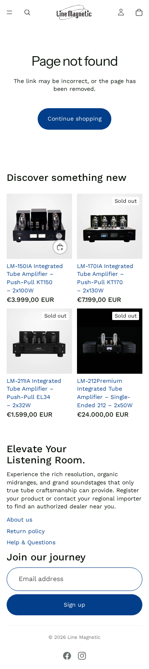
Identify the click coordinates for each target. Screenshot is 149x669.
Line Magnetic (84, 637)
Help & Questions (31, 542)
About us (19, 519)
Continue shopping (74, 118)
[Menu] (9, 12)
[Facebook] (67, 656)
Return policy (26, 531)
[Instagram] (82, 656)
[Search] (27, 12)
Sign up (74, 604)
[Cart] (139, 12)
